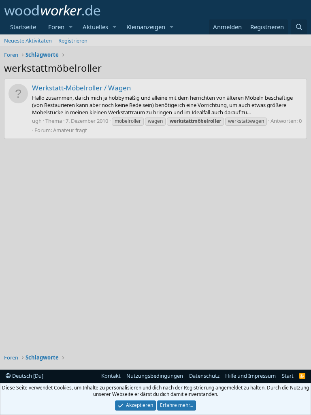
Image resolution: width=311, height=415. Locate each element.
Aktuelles (95, 27)
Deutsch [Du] (27, 375)
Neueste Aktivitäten (28, 40)
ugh (37, 120)
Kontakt (111, 375)
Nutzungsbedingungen (154, 375)
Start (288, 375)
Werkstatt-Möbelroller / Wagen (81, 87)
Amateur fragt (70, 130)
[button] (71, 26)
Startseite (23, 27)
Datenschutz (204, 375)
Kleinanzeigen (145, 27)
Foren (56, 27)
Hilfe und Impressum (250, 375)
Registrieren (72, 40)
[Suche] (299, 26)
